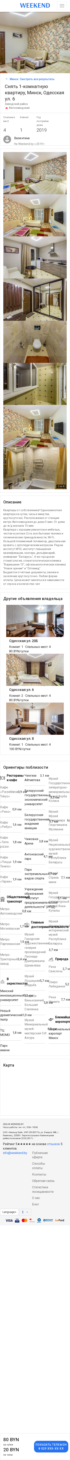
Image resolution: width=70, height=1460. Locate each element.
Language (9, 1212)
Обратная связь (43, 1181)
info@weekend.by (15, 1153)
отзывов (53, 1144)
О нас (36, 1198)
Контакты (39, 1174)
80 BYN (11, 1441)
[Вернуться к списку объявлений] (6, 79)
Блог (35, 1204)
